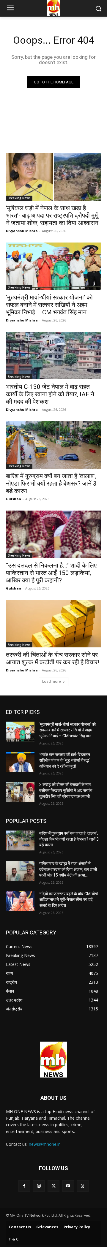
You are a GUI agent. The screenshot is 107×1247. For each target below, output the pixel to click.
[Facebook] (24, 1186)
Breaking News (19, 198)
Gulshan (13, 499)
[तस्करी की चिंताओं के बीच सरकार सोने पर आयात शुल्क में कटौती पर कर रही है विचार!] (53, 623)
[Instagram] (39, 1186)
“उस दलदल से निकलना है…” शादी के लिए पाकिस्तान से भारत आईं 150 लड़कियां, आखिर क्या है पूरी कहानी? (51, 573)
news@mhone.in (45, 1144)
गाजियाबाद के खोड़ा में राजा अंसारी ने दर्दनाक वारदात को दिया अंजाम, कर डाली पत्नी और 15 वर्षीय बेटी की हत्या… (68, 869)
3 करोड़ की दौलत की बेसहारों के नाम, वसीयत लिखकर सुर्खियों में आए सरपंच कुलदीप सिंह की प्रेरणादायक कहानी (65, 790)
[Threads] (83, 1186)
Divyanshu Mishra (22, 231)
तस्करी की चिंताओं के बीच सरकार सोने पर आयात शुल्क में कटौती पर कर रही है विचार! (52, 658)
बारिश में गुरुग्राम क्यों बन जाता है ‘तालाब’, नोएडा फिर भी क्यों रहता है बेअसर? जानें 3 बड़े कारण (51, 484)
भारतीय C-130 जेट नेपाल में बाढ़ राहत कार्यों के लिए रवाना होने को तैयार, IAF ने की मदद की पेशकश (50, 394)
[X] (53, 1186)
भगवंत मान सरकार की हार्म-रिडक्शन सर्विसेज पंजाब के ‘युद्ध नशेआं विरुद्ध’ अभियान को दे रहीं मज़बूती (64, 760)
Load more (51, 681)
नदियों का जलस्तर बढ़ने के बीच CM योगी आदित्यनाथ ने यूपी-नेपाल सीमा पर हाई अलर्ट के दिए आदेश (68, 899)
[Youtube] (68, 1186)
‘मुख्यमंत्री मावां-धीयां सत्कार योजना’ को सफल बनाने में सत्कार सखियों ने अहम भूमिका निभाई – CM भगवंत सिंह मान (49, 305)
